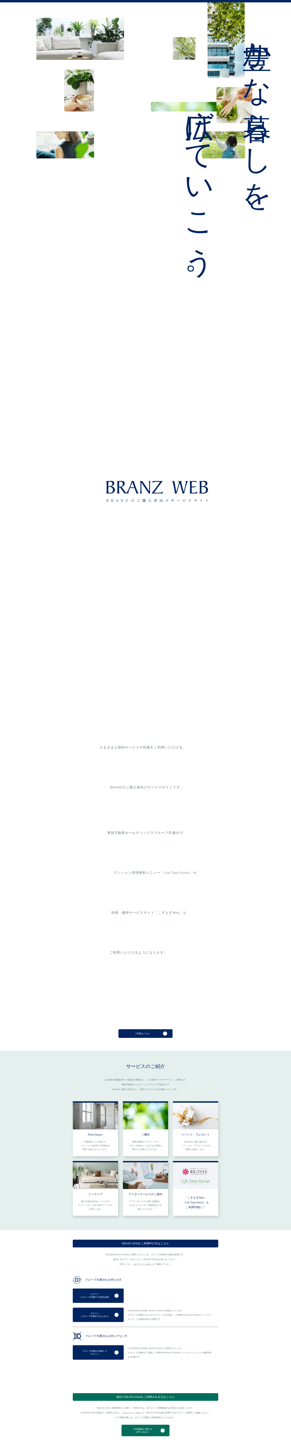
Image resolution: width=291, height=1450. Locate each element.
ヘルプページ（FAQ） (142, 1264)
